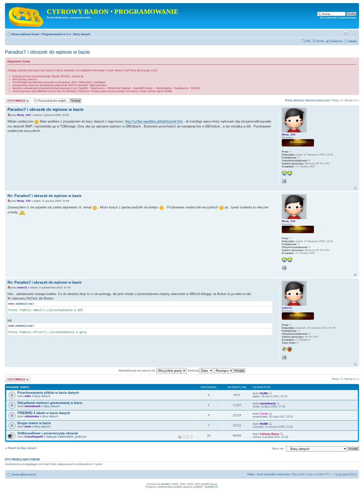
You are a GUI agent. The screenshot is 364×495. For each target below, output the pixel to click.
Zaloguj (352, 41)
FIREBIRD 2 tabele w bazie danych (43, 413)
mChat (320, 41)
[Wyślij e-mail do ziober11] (284, 357)
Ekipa (250, 474)
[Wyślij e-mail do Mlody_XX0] (284, 181)
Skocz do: (278, 448)
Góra (355, 188)
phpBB (165, 484)
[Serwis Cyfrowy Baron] (26, 15)
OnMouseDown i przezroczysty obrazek (47, 433)
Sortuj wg (194, 370)
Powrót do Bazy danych (22, 447)
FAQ (308, 41)
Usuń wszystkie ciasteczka (273, 474)
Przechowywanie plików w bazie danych (48, 393)
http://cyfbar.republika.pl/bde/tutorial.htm (154, 121)
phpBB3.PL (211, 486)
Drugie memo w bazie (34, 423)
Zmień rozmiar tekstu (353, 33)
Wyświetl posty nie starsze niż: (137, 370)
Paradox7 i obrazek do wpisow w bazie (47, 52)
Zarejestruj (336, 41)
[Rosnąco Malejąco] (230, 370)
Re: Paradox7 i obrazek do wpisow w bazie (44, 196)
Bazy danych (82, 34)
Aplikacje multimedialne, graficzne (66, 436)
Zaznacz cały (24, 303)
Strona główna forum (25, 34)
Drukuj (345, 33)
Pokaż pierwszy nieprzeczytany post (307, 100)
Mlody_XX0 (24, 115)
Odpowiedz (12, 99)
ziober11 (22, 287)
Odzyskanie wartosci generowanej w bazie (49, 403)
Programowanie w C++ (56, 34)
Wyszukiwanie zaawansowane (338, 17)
